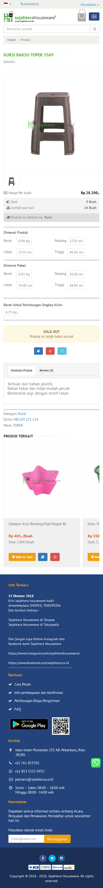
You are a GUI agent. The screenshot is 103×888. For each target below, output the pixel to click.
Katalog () (31, 4)
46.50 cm (76, 252)
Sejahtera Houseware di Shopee (31, 620)
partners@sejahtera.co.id (34, 779)
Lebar (8, 252)
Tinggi (59, 252)
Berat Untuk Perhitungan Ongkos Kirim (33, 305)
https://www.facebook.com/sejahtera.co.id (38, 663)
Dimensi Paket (15, 265)
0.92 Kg (24, 274)
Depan (11, 40)
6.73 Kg (11, 312)
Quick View (42, 493)
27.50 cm (75, 241)
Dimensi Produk (16, 232)
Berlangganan (57, 839)
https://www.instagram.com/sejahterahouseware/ (44, 653)
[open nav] (94, 16)
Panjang (60, 240)
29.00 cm (76, 274)
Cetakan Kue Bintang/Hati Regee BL (38, 524)
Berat (8, 240)
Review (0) (46, 370)
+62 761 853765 (26, 763)
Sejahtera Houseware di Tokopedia (33, 624)
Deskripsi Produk (21, 370)
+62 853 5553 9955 (29, 771)
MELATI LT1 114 (26, 419)
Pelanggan (89, 4)
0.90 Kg (24, 241)
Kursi (22, 413)
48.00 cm (76, 285)
